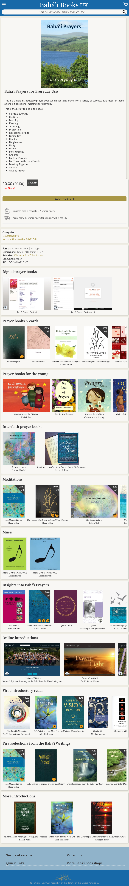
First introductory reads (23, 690)
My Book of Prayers (64, 414)
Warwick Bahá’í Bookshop (28, 255)
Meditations (13, 479)
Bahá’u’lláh (13, 523)
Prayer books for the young (25, 373)
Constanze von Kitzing (94, 417)
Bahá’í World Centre (90, 681)
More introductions (19, 796)
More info (74, 855)
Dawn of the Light (90, 678)
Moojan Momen (98, 734)
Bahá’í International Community (17, 734)
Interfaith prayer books (22, 426)
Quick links (15, 863)
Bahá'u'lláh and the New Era (46, 731)
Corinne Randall (19, 470)
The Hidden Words (13, 519)
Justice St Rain (61, 470)
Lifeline (93, 625)
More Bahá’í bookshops (84, 863)
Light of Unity (65, 625)
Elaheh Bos (26, 417)
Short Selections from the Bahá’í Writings (85, 783)
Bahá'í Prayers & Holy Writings (96, 361)
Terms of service (19, 855)
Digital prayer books (20, 271)
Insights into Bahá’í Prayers (26, 585)
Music (8, 532)
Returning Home (18, 467)
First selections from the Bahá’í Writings (36, 743)
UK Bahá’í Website (32, 678)
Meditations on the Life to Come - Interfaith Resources (61, 467)
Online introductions (20, 637)
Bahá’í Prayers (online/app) (82, 312)
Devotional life (11, 235)
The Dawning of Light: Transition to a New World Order (101, 836)
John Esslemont (46, 734)
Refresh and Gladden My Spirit (66, 361)
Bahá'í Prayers (13, 361)
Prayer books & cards (21, 321)
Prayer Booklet (38, 361)
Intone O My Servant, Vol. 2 (45, 572)
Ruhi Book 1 (13, 625)
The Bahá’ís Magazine (17, 731)
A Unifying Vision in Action (73, 731)
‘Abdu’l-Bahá (39, 628)
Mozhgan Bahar (102, 840)
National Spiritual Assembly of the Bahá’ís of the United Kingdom (32, 681)
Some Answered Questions (39, 625)
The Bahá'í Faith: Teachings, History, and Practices (25, 836)
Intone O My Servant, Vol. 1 (15, 572)
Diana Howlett (14, 576)
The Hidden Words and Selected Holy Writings (47, 519)
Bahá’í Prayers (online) (27, 312)
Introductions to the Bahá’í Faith (20, 239)
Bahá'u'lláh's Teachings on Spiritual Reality (46, 783)
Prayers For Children (94, 414)
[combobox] (64, 11)
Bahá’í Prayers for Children (26, 414)
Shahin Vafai (25, 840)
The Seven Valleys (94, 519)
